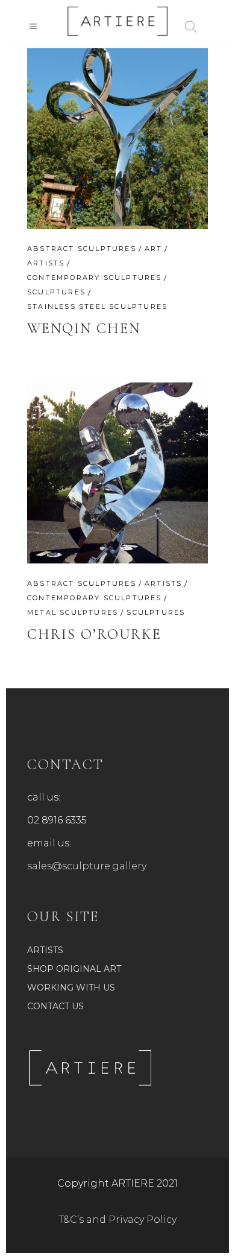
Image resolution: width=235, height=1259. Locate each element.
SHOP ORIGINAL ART (74, 968)
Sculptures (56, 292)
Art (154, 248)
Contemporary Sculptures (94, 277)
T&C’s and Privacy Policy (117, 1219)
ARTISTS (45, 950)
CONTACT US (55, 1006)
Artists (45, 263)
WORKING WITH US (71, 987)
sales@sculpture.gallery (86, 866)
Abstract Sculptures (81, 248)
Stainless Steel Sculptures (97, 306)
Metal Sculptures (72, 612)
